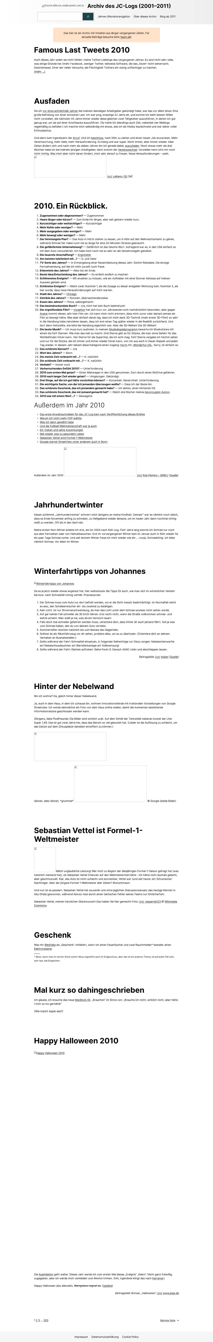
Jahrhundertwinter (68, 504)
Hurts (123, 345)
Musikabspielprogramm (123, 329)
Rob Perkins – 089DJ (155, 475)
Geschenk (52, 935)
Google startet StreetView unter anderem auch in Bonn (74, 441)
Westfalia (50, 944)
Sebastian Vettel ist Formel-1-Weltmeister (88, 835)
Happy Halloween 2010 (76, 1040)
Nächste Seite (169, 1320)
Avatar (44, 313)
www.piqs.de (171, 1293)
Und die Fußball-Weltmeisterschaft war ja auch (68, 426)
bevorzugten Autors (157, 392)
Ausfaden (52, 101)
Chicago (72, 294)
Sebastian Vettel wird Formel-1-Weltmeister (66, 437)
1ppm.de (125, 36)
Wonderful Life (142, 345)
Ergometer (84, 254)
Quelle (174, 475)
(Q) (125, 176)
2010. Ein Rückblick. (71, 206)
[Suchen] (88, 16)
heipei (164, 656)
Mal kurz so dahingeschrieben (89, 990)
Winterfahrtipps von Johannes (90, 571)
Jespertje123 (153, 901)
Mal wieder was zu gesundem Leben (62, 433)
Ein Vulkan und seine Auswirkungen (61, 430)
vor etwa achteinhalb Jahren (60, 110)
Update (107, 1285)
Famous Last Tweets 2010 (82, 50)
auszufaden (132, 145)
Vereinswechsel (127, 149)
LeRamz (118, 176)
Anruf (76, 137)
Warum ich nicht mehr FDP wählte (61, 418)
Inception (79, 309)
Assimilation (46, 1274)
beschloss (97, 137)
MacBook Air (82, 999)
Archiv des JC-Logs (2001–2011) (129, 6)
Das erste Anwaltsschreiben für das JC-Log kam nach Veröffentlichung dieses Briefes (92, 414)
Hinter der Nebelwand (74, 686)
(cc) (109, 176)
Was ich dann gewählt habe (57, 422)
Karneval (157, 1278)
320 (45, 1320)
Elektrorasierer (43, 948)
